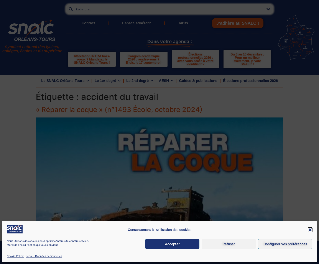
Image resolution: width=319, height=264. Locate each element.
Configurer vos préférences (285, 244)
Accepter (172, 244)
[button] (310, 230)
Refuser (229, 244)
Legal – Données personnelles (44, 256)
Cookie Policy (15, 256)
